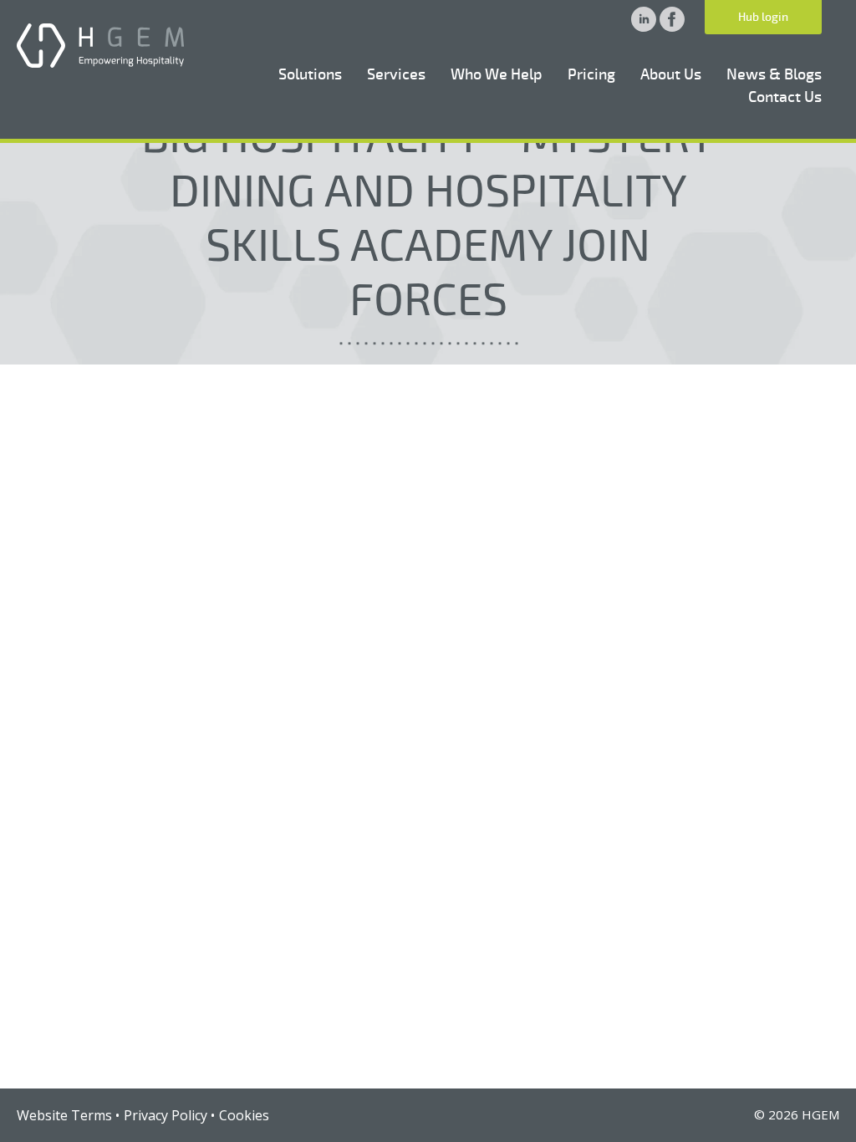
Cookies (244, 1115)
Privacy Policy (165, 1115)
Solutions (310, 74)
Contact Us (785, 97)
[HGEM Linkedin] (645, 27)
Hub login (763, 17)
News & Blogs (774, 74)
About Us (670, 74)
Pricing (591, 74)
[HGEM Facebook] (672, 27)
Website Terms (64, 1115)
